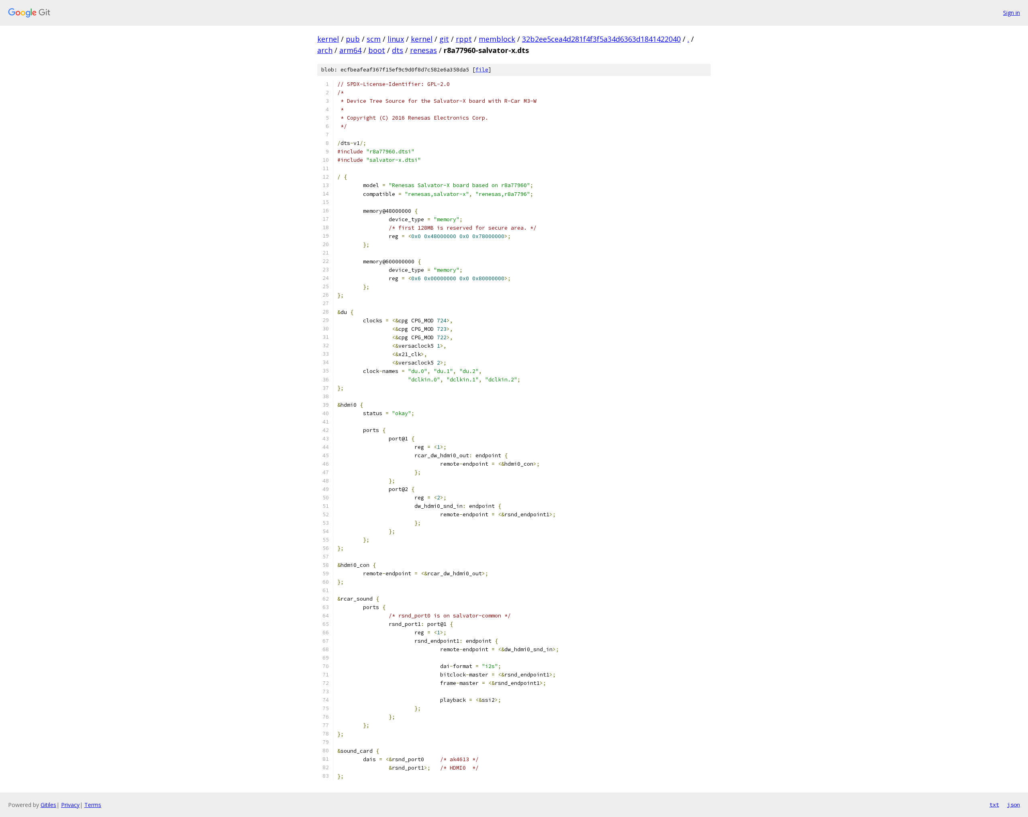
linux (396, 39)
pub (353, 39)
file (481, 69)
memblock (497, 39)
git (444, 39)
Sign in (1011, 12)
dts (397, 50)
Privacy (70, 805)
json (1013, 804)
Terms (92, 805)
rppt (464, 39)
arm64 (350, 50)
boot (376, 50)
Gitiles (48, 805)
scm (374, 39)
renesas (423, 50)
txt (994, 804)
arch (324, 50)
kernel (328, 39)
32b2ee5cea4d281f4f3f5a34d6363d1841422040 (601, 39)
